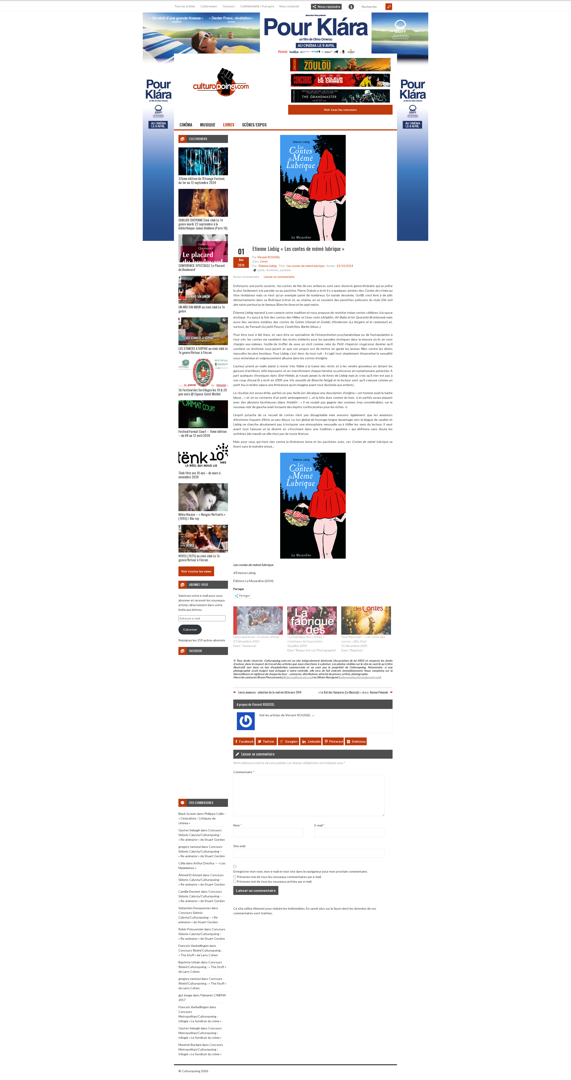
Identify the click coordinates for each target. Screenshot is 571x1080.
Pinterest (336, 741)
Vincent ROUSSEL (268, 257)
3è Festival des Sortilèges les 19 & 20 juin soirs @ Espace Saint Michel (202, 391)
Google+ (291, 741)
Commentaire (243, 772)
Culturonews (209, 6)
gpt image (185, 995)
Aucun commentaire (246, 277)
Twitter (268, 741)
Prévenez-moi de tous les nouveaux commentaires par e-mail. (279, 877)
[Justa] (285, 32)
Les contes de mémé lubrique (306, 266)
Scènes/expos (254, 125)
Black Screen (187, 814)
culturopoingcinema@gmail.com (359, 677)
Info (351, 7)
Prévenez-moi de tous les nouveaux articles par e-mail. (274, 881)
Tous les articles (184, 6)
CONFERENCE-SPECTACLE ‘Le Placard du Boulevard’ (201, 267)
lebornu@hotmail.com (298, 677)
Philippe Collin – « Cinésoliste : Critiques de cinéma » (202, 818)
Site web (239, 846)
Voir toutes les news (196, 571)
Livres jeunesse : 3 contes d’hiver (256, 637)
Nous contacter (289, 6)
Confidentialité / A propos (257, 6)
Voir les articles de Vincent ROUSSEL (287, 715)
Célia (181, 863)
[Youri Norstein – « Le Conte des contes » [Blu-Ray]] (366, 620)
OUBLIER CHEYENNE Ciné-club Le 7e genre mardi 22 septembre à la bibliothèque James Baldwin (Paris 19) (202, 223)
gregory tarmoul (189, 847)
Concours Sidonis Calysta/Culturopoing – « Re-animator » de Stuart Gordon (201, 834)
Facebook (246, 741)
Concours (228, 6)
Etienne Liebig (268, 266)
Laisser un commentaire (279, 277)
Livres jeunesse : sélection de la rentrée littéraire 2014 (269, 692)
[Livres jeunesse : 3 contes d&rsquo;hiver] (258, 620)
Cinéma (186, 125)
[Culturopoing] (220, 102)
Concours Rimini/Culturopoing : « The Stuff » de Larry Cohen (202, 966)
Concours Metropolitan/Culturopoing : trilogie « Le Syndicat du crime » (199, 1016)
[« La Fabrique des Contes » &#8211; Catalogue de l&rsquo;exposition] (312, 620)
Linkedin (314, 741)
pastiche (285, 270)
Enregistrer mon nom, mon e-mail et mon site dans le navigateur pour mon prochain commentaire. (300, 871)
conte (261, 270)
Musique (207, 125)
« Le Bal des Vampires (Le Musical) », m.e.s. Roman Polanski (353, 692)
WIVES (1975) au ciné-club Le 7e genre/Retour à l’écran (199, 557)
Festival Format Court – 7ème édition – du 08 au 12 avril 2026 (202, 433)
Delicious (359, 741)
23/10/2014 (345, 266)
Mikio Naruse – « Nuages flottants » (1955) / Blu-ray (201, 516)
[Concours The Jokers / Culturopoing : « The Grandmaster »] (340, 96)
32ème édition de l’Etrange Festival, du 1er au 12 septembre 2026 (201, 180)
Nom (237, 825)
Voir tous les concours (340, 110)
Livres (228, 125)
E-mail (319, 825)
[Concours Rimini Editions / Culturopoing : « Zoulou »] (340, 65)
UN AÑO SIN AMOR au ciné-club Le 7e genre (201, 308)
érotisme (272, 270)
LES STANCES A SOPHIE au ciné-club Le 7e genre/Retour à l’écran (203, 350)
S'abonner (190, 629)
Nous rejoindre (329, 6)
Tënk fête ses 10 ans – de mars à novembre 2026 (199, 474)
